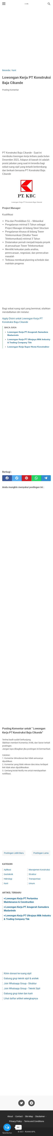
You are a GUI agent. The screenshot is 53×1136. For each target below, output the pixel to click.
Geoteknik (8, 874)
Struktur (32, 874)
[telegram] (46, 478)
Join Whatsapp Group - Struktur (20, 983)
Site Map (29, 1116)
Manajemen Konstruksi (39, 869)
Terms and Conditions (34, 1121)
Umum (32, 883)
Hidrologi (8, 879)
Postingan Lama (41, 853)
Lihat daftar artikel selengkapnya (21, 998)
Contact (19, 1116)
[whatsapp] (36, 478)
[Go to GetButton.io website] (7, 1133)
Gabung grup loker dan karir (18, 993)
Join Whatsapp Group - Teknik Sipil (22, 988)
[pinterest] (26, 478)
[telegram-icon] (31, 1103)
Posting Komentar (10, 90)
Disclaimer (40, 1116)
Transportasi (34, 879)
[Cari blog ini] (49, 4)
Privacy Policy (15, 1121)
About (10, 1116)
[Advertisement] (26, 38)
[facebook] (7, 478)
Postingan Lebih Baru (14, 853)
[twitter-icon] (21, 1103)
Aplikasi (7, 869)
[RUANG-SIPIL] (26, 4)
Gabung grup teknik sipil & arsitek (21, 978)
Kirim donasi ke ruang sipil (17, 973)
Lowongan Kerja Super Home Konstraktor (28, 347)
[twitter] (17, 478)
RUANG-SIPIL (30, 1132)
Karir (6, 883)
